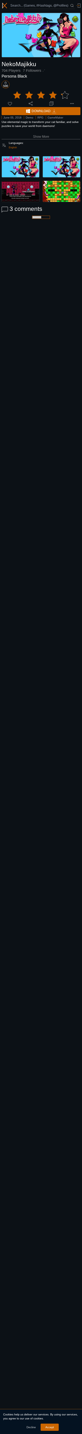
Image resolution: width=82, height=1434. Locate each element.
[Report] (72, 104)
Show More (41, 136)
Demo (29, 117)
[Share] (31, 104)
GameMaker (55, 117)
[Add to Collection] (51, 104)
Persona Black (14, 76)
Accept (49, 1427)
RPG (40, 117)
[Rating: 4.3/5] (41, 95)
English (13, 147)
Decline (31, 1427)
